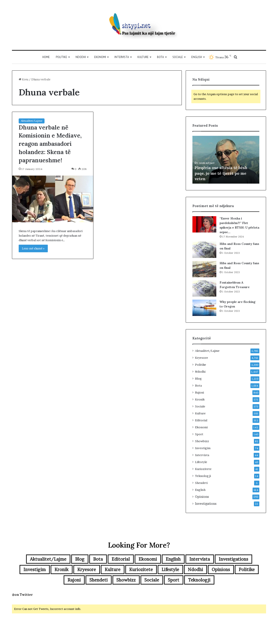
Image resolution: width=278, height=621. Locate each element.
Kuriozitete (203, 469)
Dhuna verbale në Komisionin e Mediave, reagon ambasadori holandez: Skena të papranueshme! (50, 144)
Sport (199, 434)
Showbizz (202, 441)
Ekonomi (100, 57)
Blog (198, 378)
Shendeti (201, 483)
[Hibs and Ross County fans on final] (204, 250)
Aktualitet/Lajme (31, 120)
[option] (225, 160)
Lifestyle (201, 462)
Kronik (200, 399)
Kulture (143, 57)
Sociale (177, 57)
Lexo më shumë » (33, 248)
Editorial (201, 420)
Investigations (206, 504)
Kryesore (201, 357)
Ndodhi (81, 57)
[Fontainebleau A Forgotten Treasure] (204, 288)
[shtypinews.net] (139, 25)
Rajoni (199, 392)
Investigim (202, 448)
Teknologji (203, 476)
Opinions (202, 497)
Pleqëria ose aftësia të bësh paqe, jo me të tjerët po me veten (221, 173)
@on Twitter (22, 595)
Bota (160, 57)
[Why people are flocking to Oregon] (204, 308)
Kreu (24, 79)
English (196, 57)
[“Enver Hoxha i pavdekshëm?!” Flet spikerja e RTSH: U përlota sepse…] (204, 224)
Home (46, 57)
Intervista (121, 57)
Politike (61, 57)
